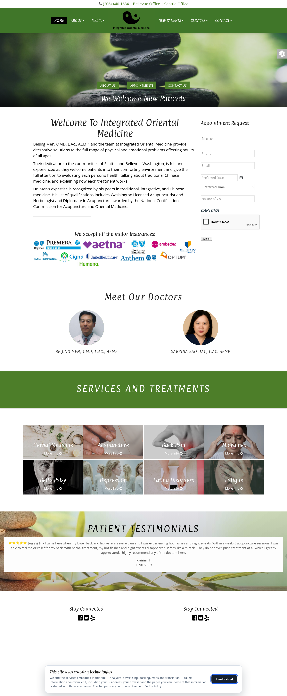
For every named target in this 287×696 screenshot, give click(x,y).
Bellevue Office (146, 3)
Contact (222, 20)
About (76, 20)
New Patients (170, 20)
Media (97, 20)
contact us (177, 85)
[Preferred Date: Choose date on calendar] (241, 178)
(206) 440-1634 (116, 3)
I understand (224, 679)
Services (198, 20)
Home (59, 20)
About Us (108, 85)
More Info (51, 453)
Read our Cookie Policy (146, 686)
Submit (206, 238)
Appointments (141, 85)
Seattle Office (176, 3)
